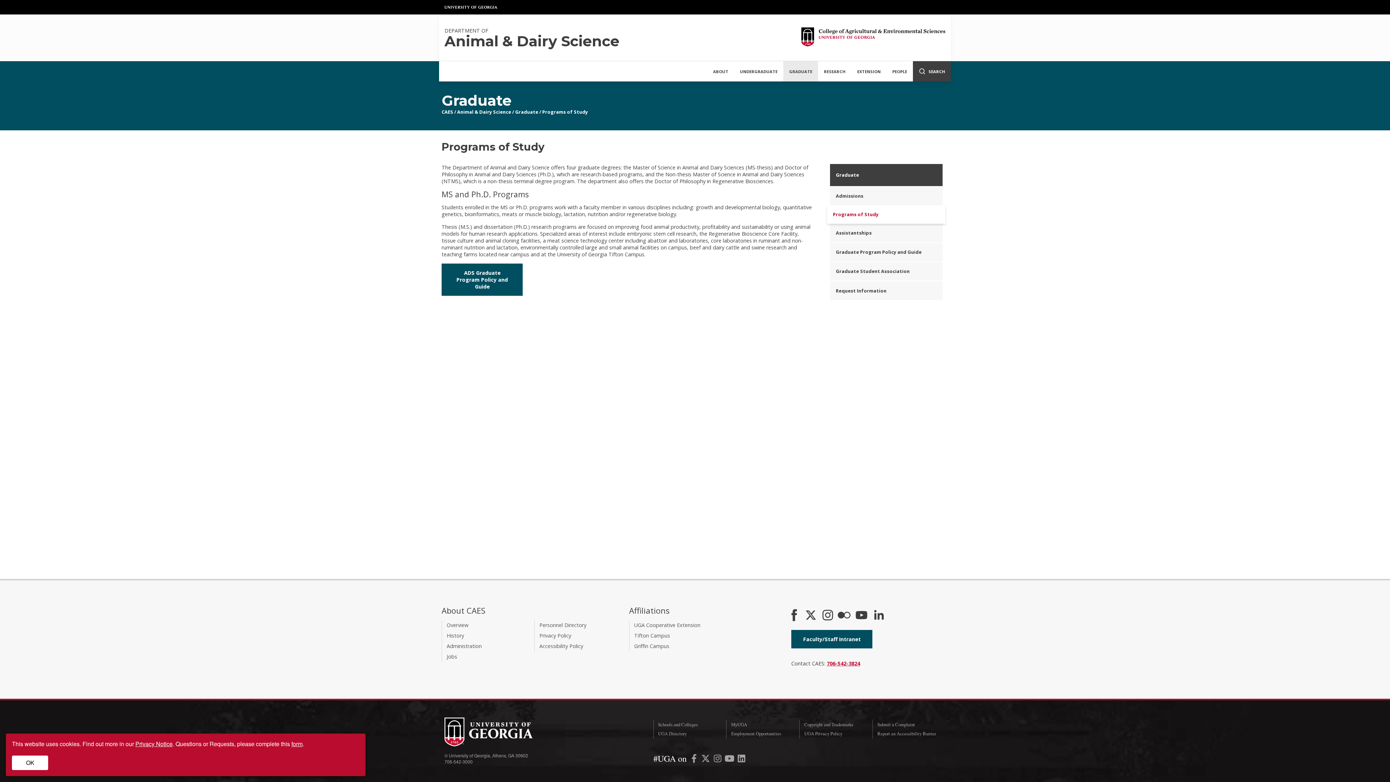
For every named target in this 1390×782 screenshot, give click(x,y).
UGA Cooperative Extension (667, 625)
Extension (869, 71)
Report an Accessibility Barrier (906, 733)
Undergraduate (759, 71)
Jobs (452, 656)
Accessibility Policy (561, 646)
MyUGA (739, 724)
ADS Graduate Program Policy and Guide (482, 279)
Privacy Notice (154, 744)
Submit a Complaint (896, 724)
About (720, 71)
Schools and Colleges (678, 724)
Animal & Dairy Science (484, 112)
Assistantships (854, 233)
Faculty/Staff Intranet (832, 639)
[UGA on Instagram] (718, 760)
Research (835, 71)
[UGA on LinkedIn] (741, 760)
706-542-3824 (843, 663)
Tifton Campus (652, 635)
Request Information (861, 290)
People (899, 71)
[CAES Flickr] (844, 615)
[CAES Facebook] (794, 615)
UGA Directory (672, 733)
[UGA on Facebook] (695, 760)
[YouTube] (861, 615)
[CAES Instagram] (827, 615)
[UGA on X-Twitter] (706, 760)
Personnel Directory (562, 625)
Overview (457, 625)
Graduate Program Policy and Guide (879, 252)
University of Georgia (471, 7)
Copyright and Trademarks (828, 724)
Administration (464, 646)
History (455, 635)
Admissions (849, 196)
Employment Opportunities (756, 733)
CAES (447, 112)
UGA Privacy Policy (823, 733)
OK (30, 762)
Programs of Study (565, 112)
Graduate (800, 71)
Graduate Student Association (873, 271)
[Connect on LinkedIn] (879, 615)
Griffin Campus (651, 646)
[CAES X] (811, 615)
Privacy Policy (555, 635)
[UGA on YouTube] (730, 760)
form (297, 744)
